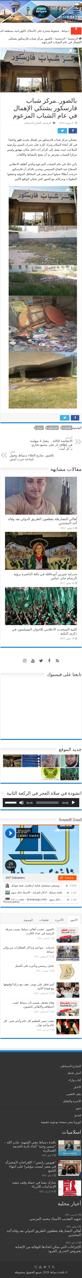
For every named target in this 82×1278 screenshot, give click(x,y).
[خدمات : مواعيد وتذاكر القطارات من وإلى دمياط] (67, 953)
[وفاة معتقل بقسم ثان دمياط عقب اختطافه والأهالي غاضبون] (67, 1008)
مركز (39, 427)
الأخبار (77, 1087)
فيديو (78, 1115)
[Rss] (57, 660)
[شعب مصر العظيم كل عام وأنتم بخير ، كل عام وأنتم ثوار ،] (67, 1026)
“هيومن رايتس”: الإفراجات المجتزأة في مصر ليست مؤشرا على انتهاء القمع (30, 1166)
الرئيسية (73, 38)
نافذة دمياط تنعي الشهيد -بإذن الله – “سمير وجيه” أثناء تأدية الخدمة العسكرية (30, 1146)
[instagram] (24, 660)
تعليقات (44, 920)
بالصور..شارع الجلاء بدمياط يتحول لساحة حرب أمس (32, 456)
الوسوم (28, 920)
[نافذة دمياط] (41, 12)
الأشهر (74, 920)
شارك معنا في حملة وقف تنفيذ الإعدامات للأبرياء (34, 1184)
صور (78, 1108)
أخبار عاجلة (74, 1073)
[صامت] (21, 802)
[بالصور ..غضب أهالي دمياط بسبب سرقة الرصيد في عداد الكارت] (67, 935)
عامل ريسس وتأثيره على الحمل (34, 965)
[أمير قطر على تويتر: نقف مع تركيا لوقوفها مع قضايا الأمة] (67, 990)
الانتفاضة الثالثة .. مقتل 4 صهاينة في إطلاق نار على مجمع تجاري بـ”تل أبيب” (51, 443)
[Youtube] (32, 660)
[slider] (11, 802)
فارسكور (52, 427)
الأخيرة (59, 920)
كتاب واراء (75, 1080)
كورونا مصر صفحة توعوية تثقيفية (61, 1122)
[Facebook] (49, 660)
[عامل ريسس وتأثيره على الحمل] (67, 971)
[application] (41, 802)
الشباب (67, 427)
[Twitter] (41, 660)
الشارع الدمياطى (32, 122)
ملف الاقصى (73, 1094)
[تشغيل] (73, 802)
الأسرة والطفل (72, 1101)
